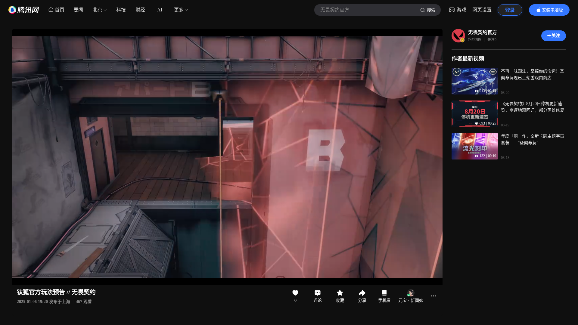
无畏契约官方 (482, 32)
